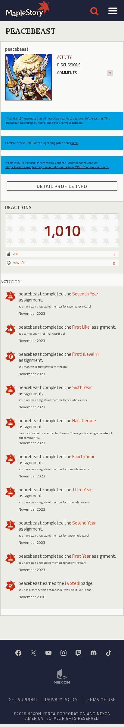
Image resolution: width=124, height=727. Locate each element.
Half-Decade (84, 420)
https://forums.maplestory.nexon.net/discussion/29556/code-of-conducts (57, 167)
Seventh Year (85, 293)
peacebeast (30, 293)
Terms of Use (100, 699)
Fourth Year (83, 456)
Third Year (82, 489)
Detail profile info (62, 186)
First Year (81, 556)
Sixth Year (82, 387)
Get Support (23, 699)
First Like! (81, 327)
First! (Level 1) (85, 354)
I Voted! (72, 583)
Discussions (69, 65)
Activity (64, 57)
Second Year (84, 522)
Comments (84, 73)
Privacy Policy (61, 699)
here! (74, 143)
